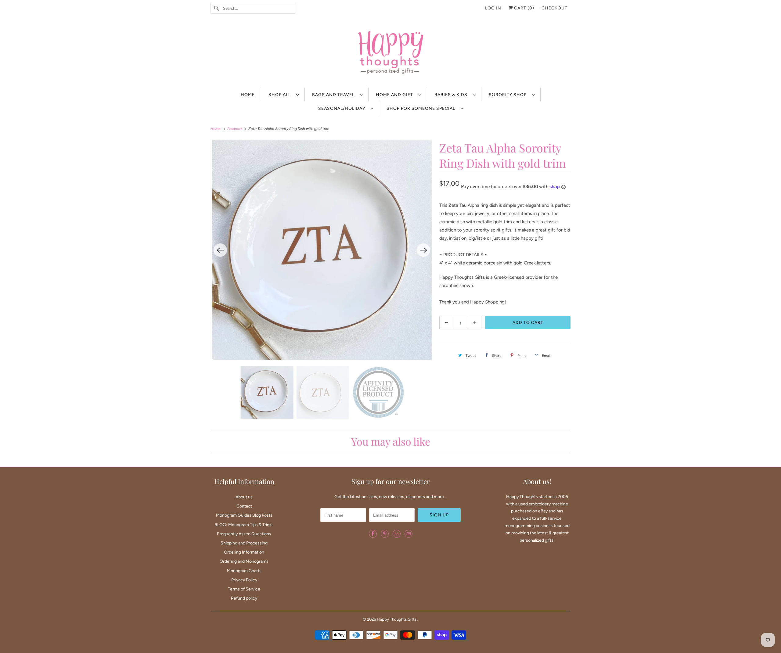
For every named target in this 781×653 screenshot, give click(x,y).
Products (235, 129)
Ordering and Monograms (244, 561)
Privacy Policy (244, 580)
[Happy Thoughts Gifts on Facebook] (373, 534)
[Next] (423, 250)
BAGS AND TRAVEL (334, 94)
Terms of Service (244, 589)
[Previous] (220, 250)
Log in (493, 8)
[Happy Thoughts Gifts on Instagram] (397, 534)
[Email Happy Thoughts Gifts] (408, 534)
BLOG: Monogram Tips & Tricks (244, 524)
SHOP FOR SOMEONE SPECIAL (422, 108)
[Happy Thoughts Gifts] (390, 53)
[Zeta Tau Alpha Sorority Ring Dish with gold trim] (322, 250)
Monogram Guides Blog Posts (244, 515)
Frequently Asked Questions (244, 533)
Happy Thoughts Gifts (397, 619)
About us (244, 497)
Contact (244, 506)
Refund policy (244, 598)
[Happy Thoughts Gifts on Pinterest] (385, 534)
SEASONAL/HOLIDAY (343, 108)
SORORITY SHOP (509, 94)
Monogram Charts (244, 570)
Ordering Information (244, 552)
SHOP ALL (280, 94)
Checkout (554, 8)
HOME (248, 94)
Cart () (523, 8)
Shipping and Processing (244, 543)
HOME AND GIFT (396, 94)
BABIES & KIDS (452, 94)
